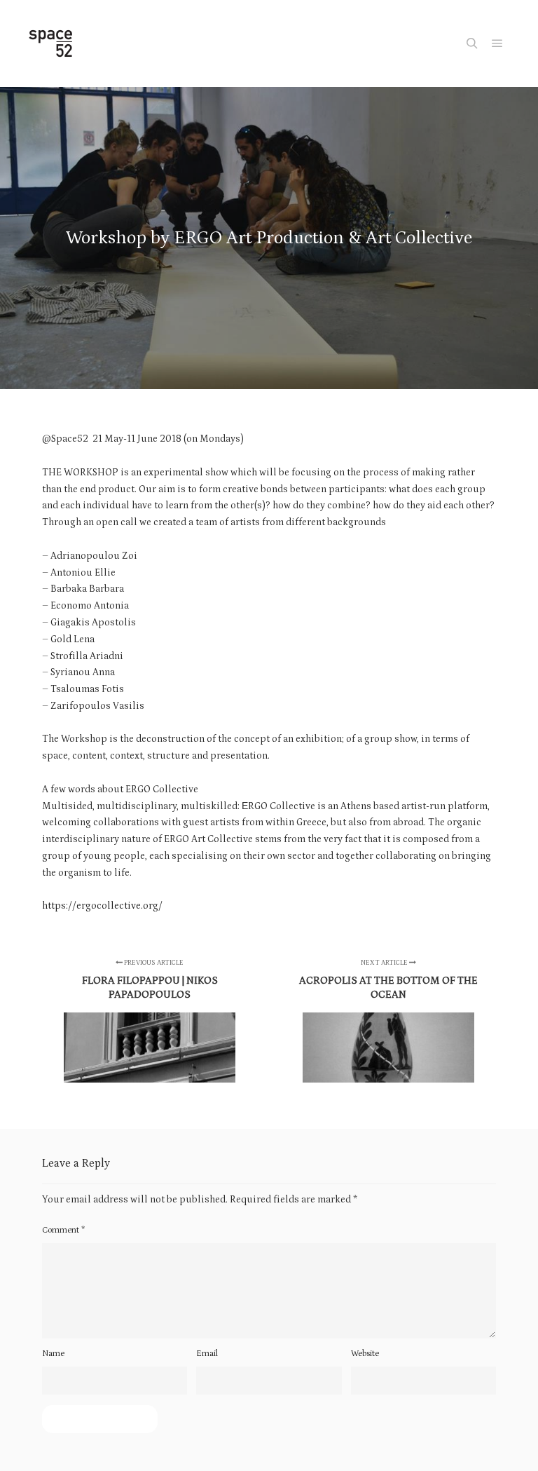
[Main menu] (497, 43)
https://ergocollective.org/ (102, 905)
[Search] (472, 43)
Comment (63, 1230)
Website (365, 1353)
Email (207, 1353)
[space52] (50, 43)
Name (53, 1353)
